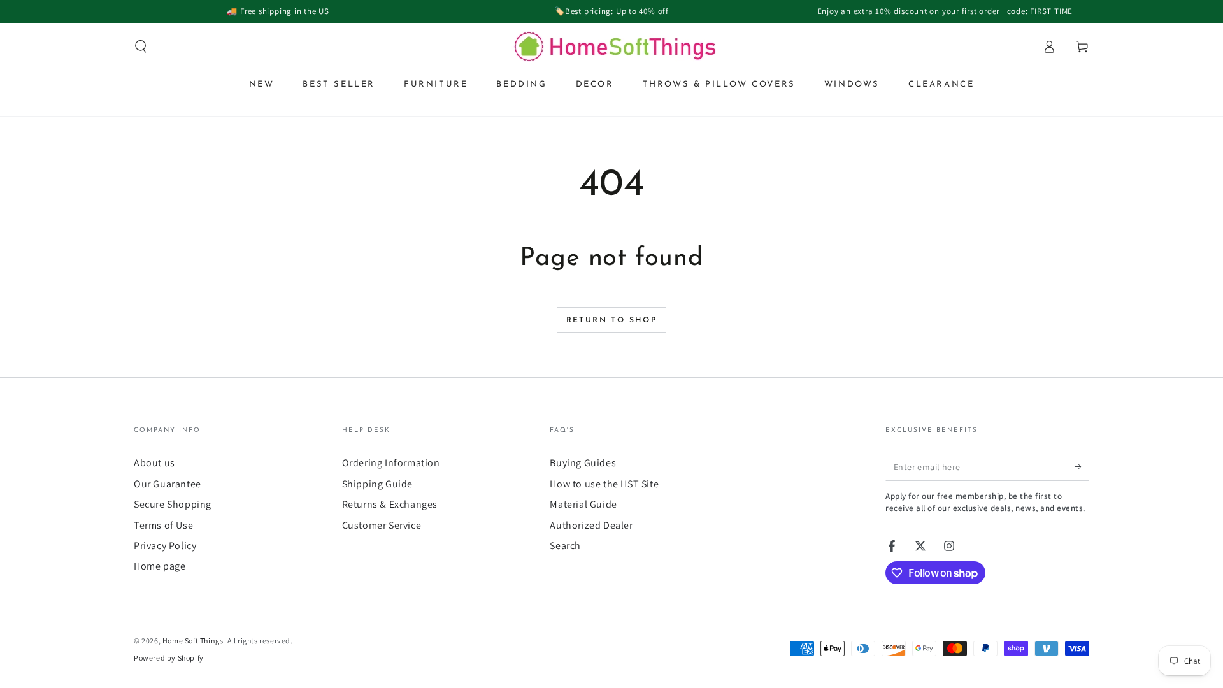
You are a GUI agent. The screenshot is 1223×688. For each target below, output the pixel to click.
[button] (140, 46)
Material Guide (583, 504)
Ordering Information (391, 462)
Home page (159, 566)
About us (154, 462)
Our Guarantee (167, 484)
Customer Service (382, 525)
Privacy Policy (165, 545)
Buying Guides (583, 462)
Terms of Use (163, 525)
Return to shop (611, 320)
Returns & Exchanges (390, 504)
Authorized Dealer (591, 525)
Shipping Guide (377, 484)
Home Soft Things (193, 640)
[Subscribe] (1082, 466)
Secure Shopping (172, 504)
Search (565, 545)
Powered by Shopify (169, 658)
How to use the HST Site (604, 484)
